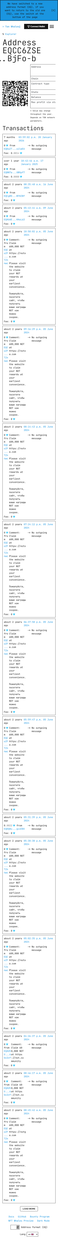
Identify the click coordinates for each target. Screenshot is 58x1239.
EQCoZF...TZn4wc (6, 256)
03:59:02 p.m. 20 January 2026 (36, 139)
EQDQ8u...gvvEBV (14, 828)
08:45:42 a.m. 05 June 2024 (39, 1112)
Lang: (23, 1234)
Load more (29, 1209)
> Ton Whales (10, 26)
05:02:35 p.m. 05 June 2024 (39, 940)
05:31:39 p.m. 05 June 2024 (39, 819)
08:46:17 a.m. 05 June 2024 (39, 1075)
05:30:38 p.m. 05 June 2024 (39, 842)
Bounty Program (39, 1216)
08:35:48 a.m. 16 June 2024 (39, 186)
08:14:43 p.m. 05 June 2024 (39, 428)
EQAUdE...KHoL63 (14, 219)
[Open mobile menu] (52, 26)
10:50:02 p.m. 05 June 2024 (39, 233)
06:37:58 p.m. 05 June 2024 (39, 623)
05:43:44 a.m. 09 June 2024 (39, 209)
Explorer (10, 34)
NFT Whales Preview (20, 1220)
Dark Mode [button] (43, 1220)
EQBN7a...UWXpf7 (14, 172)
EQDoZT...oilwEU (14, 148)
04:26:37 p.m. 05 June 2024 (39, 1038)
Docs (11, 1216)
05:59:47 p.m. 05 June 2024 (39, 721)
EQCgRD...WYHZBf (14, 196)
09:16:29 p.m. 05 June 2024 (39, 331)
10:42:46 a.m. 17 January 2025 (33, 162)
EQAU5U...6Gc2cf (7, 1054)
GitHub (22, 1216)
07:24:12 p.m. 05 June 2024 (39, 526)
